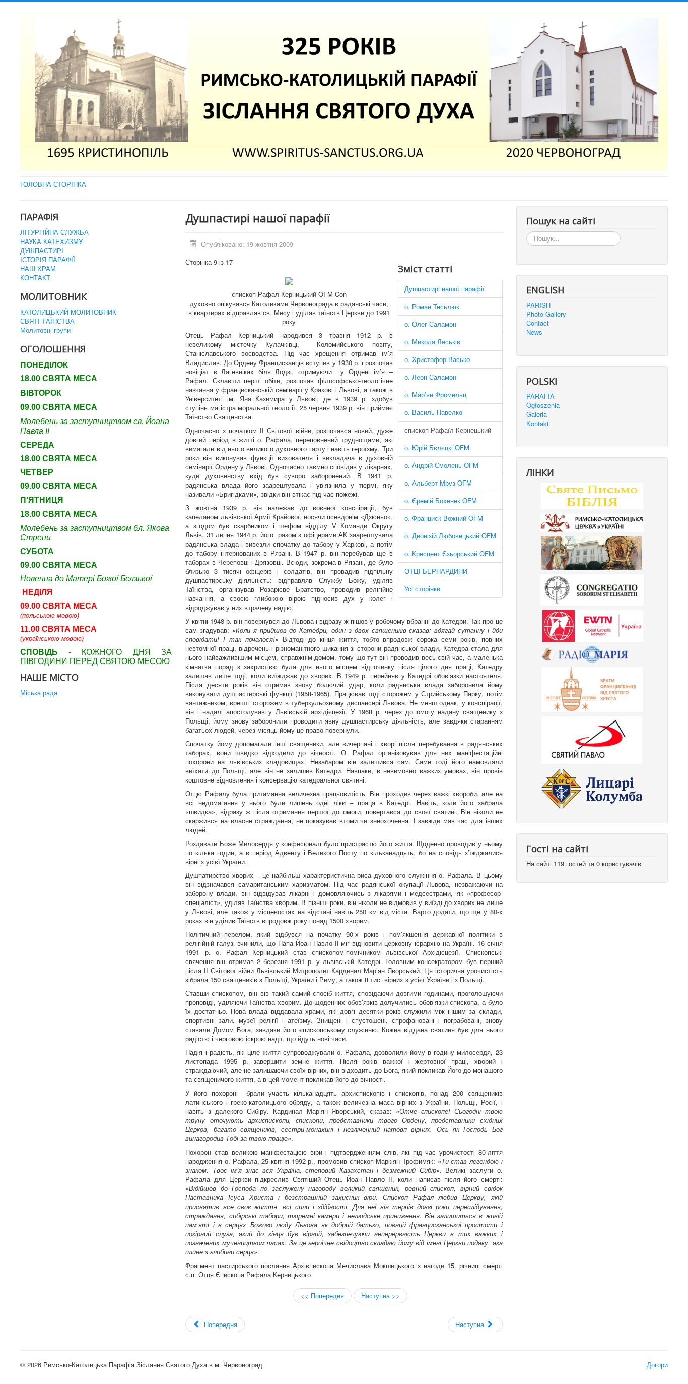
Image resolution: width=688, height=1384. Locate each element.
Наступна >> (380, 1295)
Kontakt (537, 423)
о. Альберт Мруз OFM (438, 483)
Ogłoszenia (543, 405)
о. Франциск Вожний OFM (443, 518)
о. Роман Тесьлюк (431, 306)
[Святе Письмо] (592, 495)
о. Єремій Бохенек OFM (440, 500)
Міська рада (38, 692)
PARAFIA (540, 396)
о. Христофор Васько (437, 359)
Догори (657, 1364)
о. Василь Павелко (433, 412)
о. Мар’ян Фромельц (435, 394)
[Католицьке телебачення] (592, 624)
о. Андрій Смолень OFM (441, 465)
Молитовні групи (45, 330)
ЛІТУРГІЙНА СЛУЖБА (54, 232)
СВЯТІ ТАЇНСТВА (47, 321)
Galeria (536, 414)
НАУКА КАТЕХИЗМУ (51, 241)
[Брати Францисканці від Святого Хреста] (592, 688)
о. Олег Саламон (430, 324)
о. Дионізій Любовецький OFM (450, 535)
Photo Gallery (546, 314)
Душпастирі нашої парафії (444, 288)
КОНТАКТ (35, 277)
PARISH (538, 305)
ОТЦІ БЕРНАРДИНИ (435, 571)
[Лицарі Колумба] (592, 787)
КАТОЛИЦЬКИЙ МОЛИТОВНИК (68, 312)
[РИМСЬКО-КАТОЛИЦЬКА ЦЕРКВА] (592, 522)
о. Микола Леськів (432, 341)
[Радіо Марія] (592, 653)
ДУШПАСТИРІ (41, 250)
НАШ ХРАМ (38, 268)
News (534, 332)
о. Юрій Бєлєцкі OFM (436, 447)
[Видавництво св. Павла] (591, 739)
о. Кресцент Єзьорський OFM (449, 553)
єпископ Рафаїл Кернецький (447, 430)
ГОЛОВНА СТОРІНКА (53, 184)
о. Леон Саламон (430, 377)
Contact (537, 323)
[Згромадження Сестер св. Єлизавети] (592, 588)
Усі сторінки (422, 588)
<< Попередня (322, 1295)
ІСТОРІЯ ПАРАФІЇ (47, 259)
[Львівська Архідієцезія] (591, 552)
